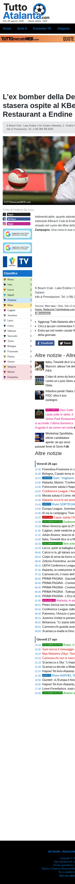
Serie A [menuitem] (22, 28)
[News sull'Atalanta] (26, 11)
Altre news (50, 306)
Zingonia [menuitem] (63, 28)
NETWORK (54, 851)
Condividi (46, 343)
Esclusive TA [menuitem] (42, 28)
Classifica (10, 273)
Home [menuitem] (7, 28)
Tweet (67, 343)
